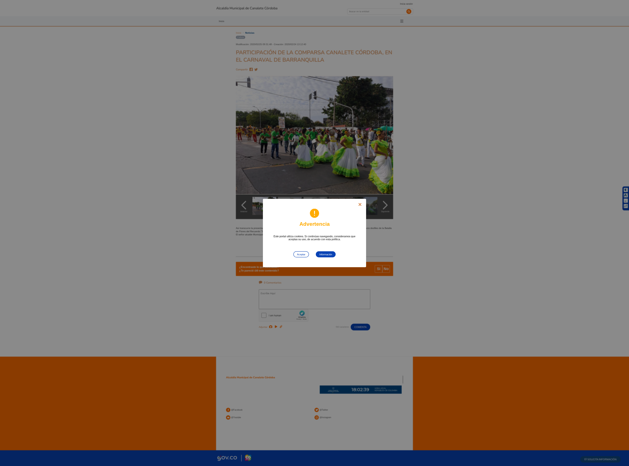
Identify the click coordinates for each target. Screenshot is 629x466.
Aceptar (301, 254)
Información (325, 254)
